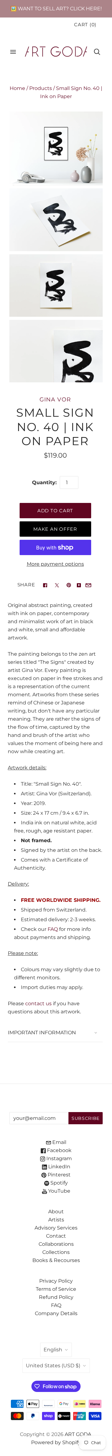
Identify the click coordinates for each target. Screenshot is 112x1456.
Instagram (58, 1158)
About (56, 1212)
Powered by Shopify (56, 1442)
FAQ (53, 929)
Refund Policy (56, 1297)
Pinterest (58, 1175)
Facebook (59, 1150)
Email (58, 1142)
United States (53, 1366)
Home (17, 88)
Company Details (56, 1313)
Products (40, 88)
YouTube (58, 1191)
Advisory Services (56, 1228)
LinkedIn (58, 1167)
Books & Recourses (56, 1260)
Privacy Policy (56, 1281)
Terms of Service (56, 1289)
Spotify (58, 1183)
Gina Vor (55, 399)
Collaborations (56, 1244)
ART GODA (78, 1434)
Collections (56, 1252)
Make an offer (55, 529)
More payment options (55, 564)
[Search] (97, 51)
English (53, 1350)
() (85, 24)
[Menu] (13, 52)
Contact (56, 1236)
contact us (38, 1003)
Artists (56, 1220)
